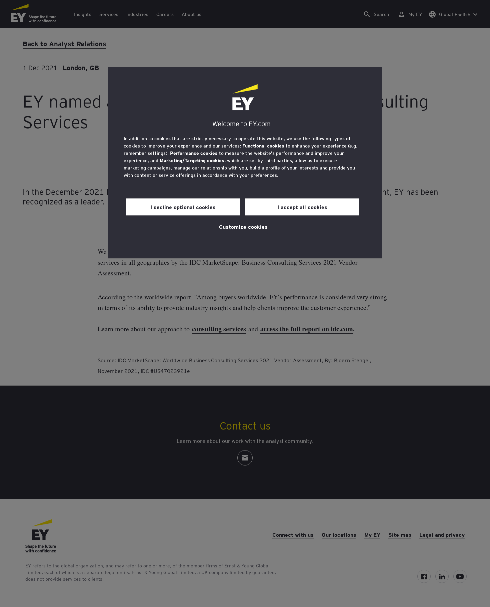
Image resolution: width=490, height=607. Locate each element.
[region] (245, 162)
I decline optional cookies (183, 206)
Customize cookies (243, 226)
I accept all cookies (302, 206)
